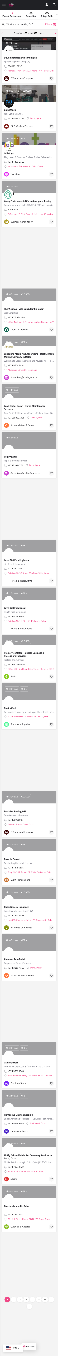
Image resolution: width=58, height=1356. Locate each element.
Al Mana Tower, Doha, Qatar (21, 824)
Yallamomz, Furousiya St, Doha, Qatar (25, 166)
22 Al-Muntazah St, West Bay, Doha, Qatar (28, 716)
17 (51, 1299)
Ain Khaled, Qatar (38, 1123)
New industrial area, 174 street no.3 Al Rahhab (30, 1075)
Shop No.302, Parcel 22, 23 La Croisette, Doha (30, 872)
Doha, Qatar (36, 118)
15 (39, 1299)
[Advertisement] (29, 258)
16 (45, 1299)
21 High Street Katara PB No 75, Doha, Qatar (29, 1219)
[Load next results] (55, 33)
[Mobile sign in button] (47, 5)
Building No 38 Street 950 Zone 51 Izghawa (28, 573)
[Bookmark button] (51, 78)
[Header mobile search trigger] (54, 5)
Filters (48, 24)
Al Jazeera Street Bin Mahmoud (22, 370)
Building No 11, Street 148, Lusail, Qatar (27, 621)
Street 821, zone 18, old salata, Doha (25, 1171)
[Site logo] (11, 5)
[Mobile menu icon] (4, 5)
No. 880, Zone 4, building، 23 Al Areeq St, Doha (30, 920)
